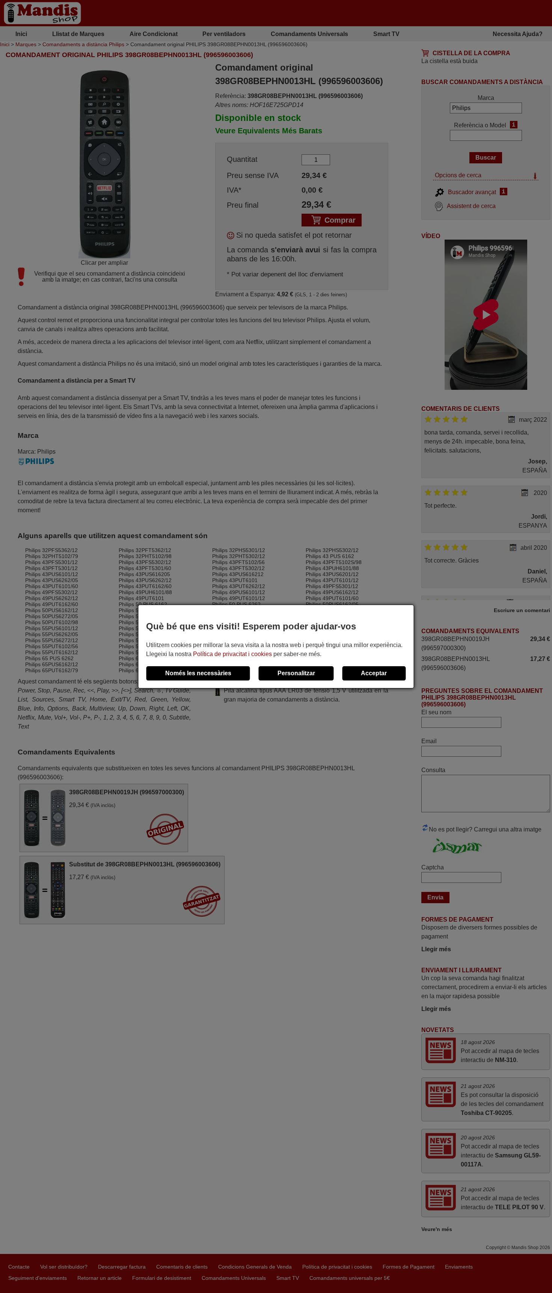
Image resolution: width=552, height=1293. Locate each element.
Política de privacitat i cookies (232, 654)
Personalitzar (296, 673)
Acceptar (374, 673)
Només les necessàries (198, 673)
